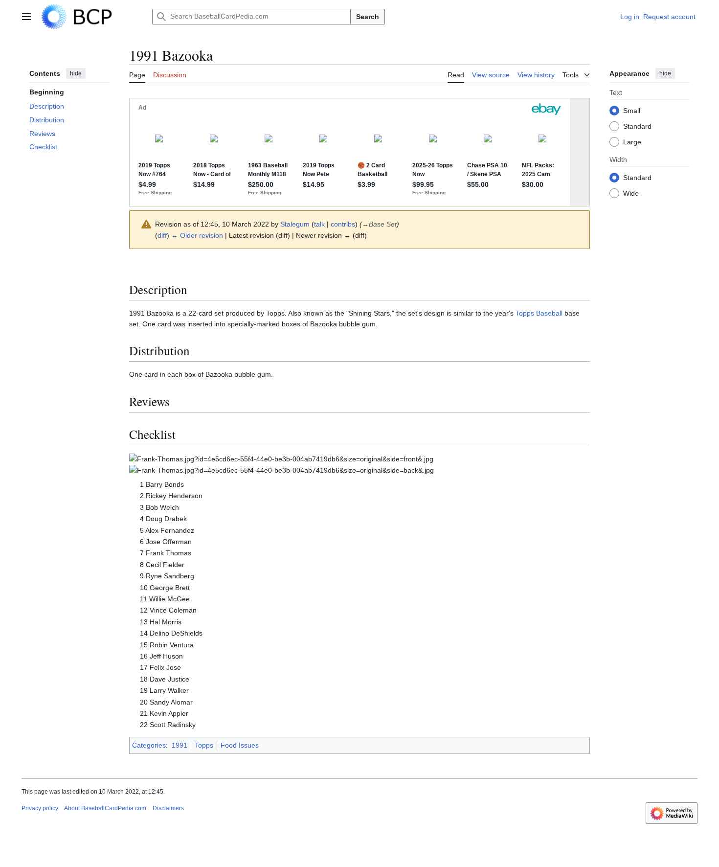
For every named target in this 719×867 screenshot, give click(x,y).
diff (162, 235)
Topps (204, 745)
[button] (26, 16)
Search (367, 17)
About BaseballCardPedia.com (105, 808)
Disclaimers (168, 808)
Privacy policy (40, 808)
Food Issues (240, 745)
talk (319, 224)
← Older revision (197, 235)
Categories (149, 745)
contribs (343, 224)
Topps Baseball (539, 313)
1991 (179, 745)
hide (76, 73)
